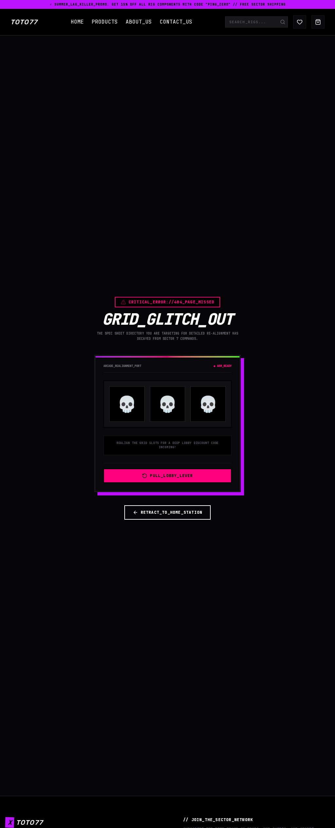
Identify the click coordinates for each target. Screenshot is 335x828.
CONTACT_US (176, 21)
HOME (77, 21)
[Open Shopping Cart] (318, 22)
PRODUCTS (105, 21)
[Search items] (282, 22)
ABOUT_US (139, 21)
